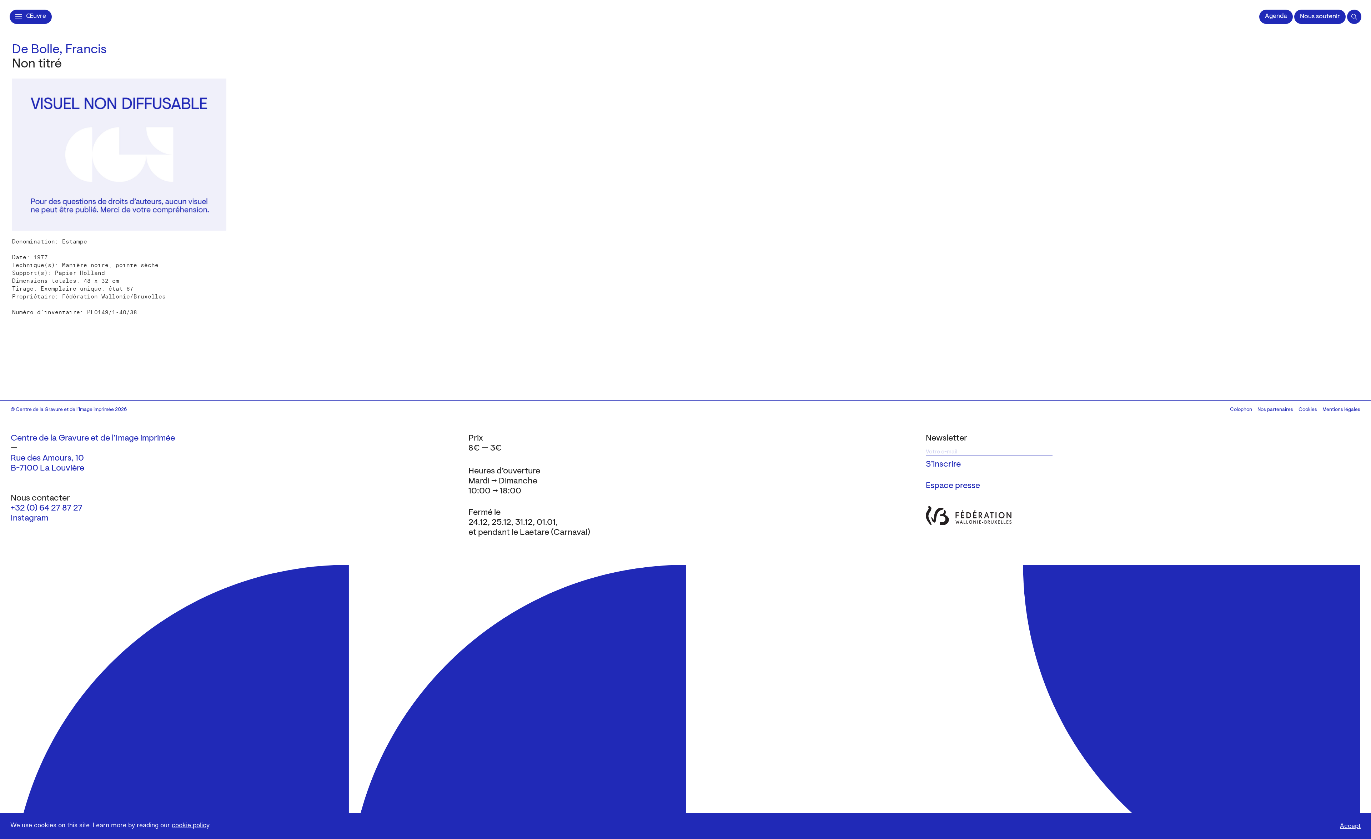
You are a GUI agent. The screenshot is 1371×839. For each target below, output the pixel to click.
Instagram (29, 518)
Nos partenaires (1275, 410)
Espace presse (953, 486)
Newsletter (946, 438)
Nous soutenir (1320, 17)
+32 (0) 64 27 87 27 (46, 508)
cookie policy (190, 825)
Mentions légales (1341, 410)
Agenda (1276, 16)
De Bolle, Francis (59, 50)
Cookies (1308, 410)
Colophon (1241, 410)
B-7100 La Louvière (47, 468)
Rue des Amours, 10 (47, 458)
